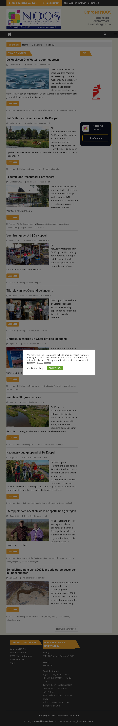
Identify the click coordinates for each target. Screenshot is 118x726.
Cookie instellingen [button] (36, 368)
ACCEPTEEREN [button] (55, 368)
